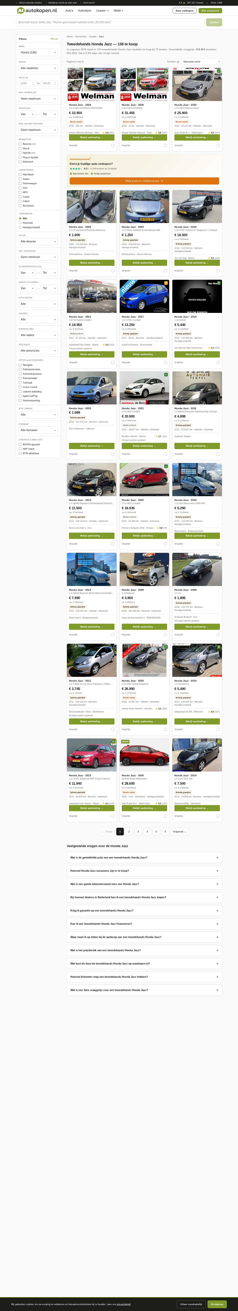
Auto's (69, 10)
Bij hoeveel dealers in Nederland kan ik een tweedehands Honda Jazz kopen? (118, 897)
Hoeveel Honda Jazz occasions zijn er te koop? (99, 870)
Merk (22, 46)
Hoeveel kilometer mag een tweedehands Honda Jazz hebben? (109, 976)
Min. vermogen (27, 251)
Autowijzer (84, 10)
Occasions (81, 36)
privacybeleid (123, 1304)
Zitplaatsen (25, 298)
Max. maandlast (28, 93)
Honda (92, 36)
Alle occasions (210, 10)
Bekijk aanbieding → (91, 137)
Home (70, 36)
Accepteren (217, 1304)
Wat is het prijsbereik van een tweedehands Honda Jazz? (105, 950)
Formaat (24, 424)
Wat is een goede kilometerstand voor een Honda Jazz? (104, 883)
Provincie (24, 345)
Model (22, 62)
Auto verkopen (185, 10)
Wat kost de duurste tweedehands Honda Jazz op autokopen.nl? (110, 963)
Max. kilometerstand (31, 124)
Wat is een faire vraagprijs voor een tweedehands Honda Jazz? (109, 990)
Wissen (54, 39)
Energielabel (26, 329)
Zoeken (214, 22)
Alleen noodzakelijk (191, 1304)
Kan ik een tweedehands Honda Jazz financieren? (101, 923)
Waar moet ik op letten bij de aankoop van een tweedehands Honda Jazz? (115, 937)
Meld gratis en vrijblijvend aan (142, 180)
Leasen (101, 10)
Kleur (22, 235)
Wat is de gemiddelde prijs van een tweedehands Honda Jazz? (108, 857)
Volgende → (180, 831)
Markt (117, 10)
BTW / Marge (26, 409)
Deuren (23, 313)
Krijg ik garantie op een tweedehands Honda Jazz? (101, 910)
